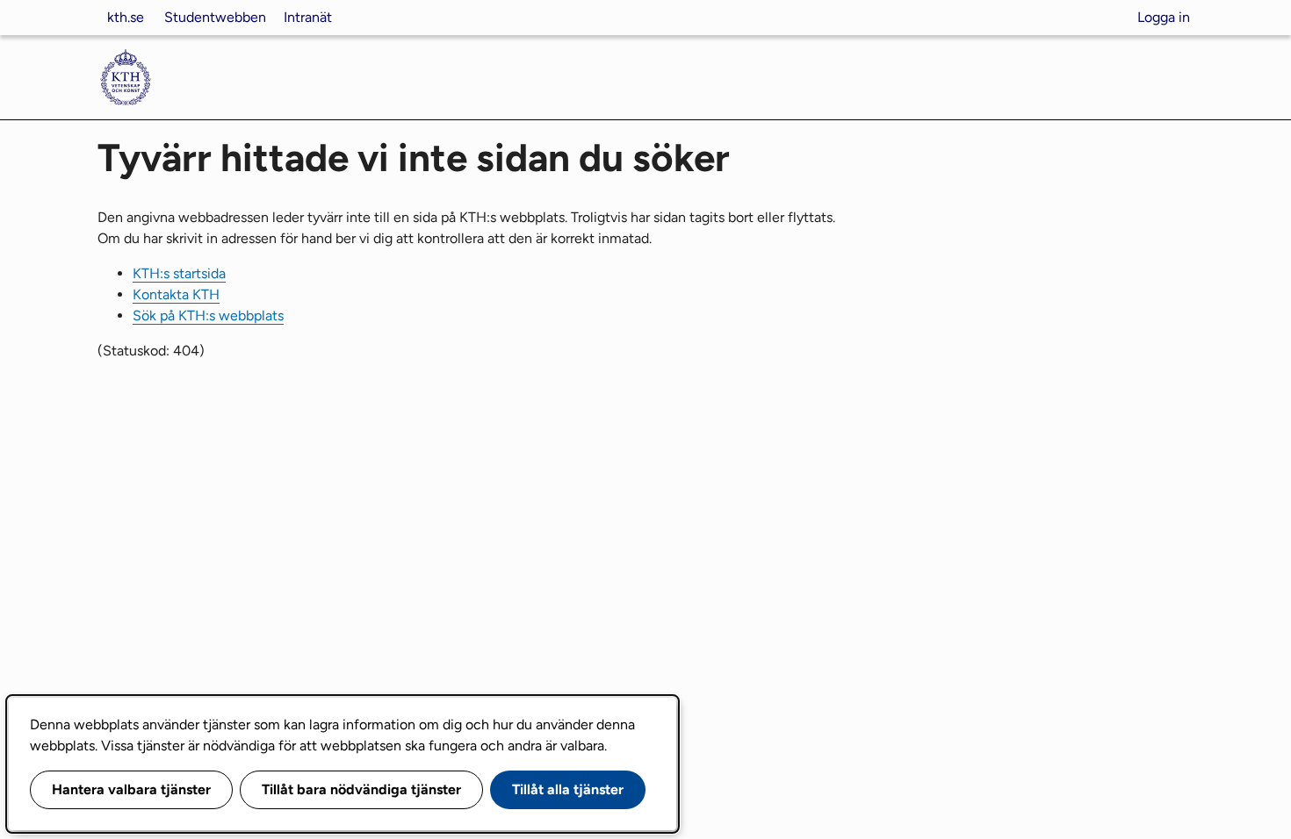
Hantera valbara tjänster (131, 789)
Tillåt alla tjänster (568, 789)
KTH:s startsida (179, 273)
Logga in (1163, 17)
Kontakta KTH (176, 294)
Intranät (308, 17)
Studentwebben (215, 17)
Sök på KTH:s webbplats (208, 315)
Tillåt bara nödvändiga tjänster (361, 789)
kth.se (125, 17)
